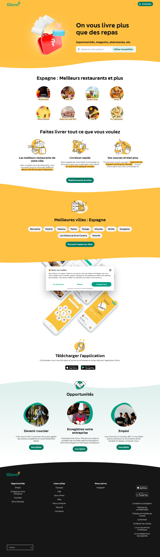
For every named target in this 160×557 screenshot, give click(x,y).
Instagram (101, 487)
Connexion (59, 511)
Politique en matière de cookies (142, 514)
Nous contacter (59, 503)
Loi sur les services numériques (142, 528)
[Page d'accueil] (13, 4)
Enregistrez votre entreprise (18, 492)
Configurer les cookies (142, 523)
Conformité (142, 520)
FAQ (59, 491)
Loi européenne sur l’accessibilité (142, 535)
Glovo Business (18, 501)
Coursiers (18, 498)
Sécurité (59, 507)
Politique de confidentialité (142, 508)
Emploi (18, 487)
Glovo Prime (59, 495)
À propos (59, 487)
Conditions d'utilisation (142, 503)
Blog (59, 499)
